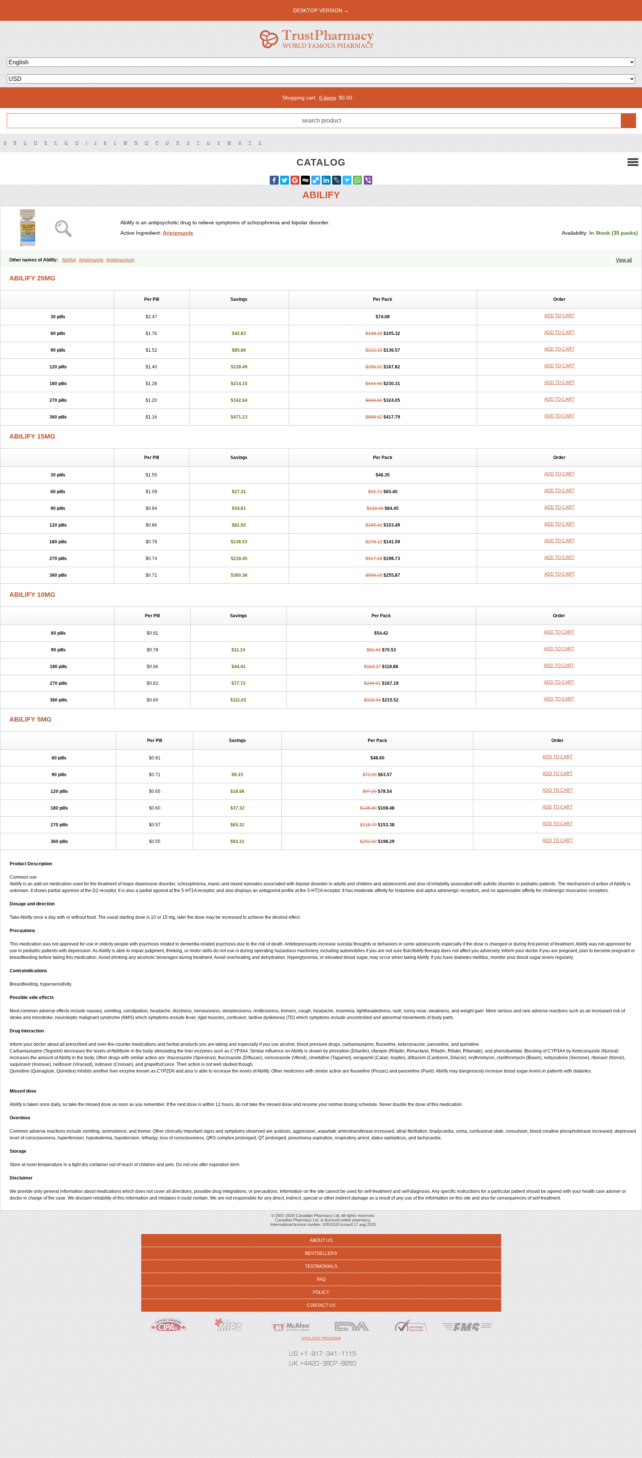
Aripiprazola (91, 260)
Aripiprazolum (120, 260)
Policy (321, 1292)
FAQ (321, 1279)
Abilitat (69, 260)
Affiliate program (321, 1338)
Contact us (321, 1305)
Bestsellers (321, 1253)
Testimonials (321, 1266)
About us (321, 1240)
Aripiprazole (178, 233)
